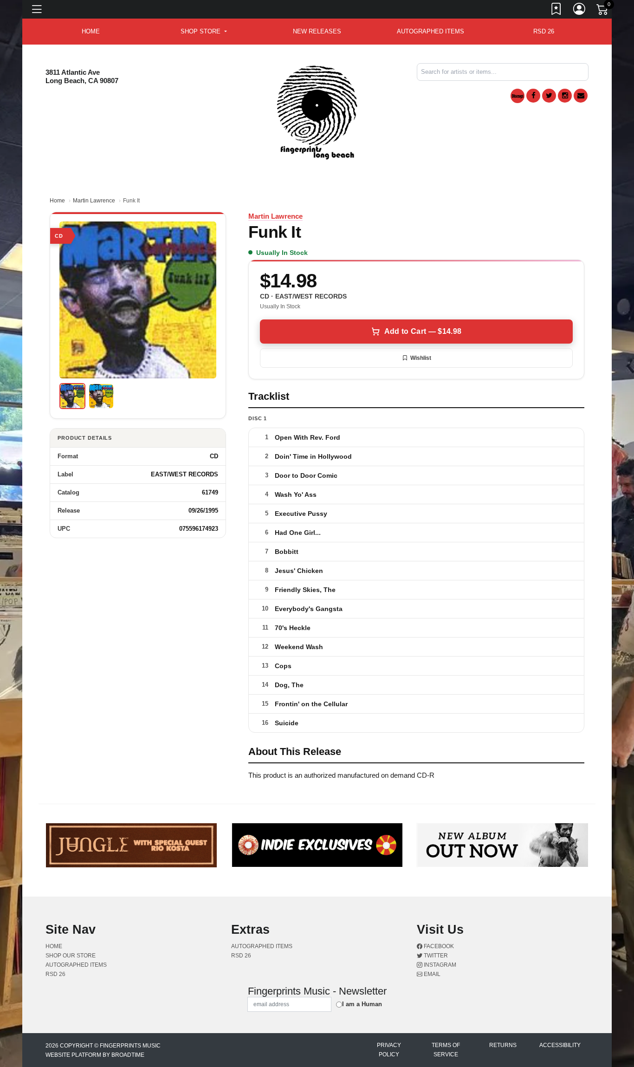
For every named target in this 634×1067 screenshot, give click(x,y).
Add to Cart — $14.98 (422, 331)
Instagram (439, 965)
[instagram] (565, 96)
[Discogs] (517, 96)
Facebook (438, 946)
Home (57, 200)
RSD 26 (543, 31)
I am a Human (362, 1004)
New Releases (317, 31)
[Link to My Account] (579, 10)
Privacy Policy (389, 1050)
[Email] (581, 96)
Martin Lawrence (94, 200)
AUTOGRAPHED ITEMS (430, 31)
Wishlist (420, 358)
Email (431, 974)
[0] (603, 11)
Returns (503, 1045)
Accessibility (560, 1045)
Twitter (435, 955)
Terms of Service (446, 1050)
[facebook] (533, 96)
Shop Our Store (70, 955)
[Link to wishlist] (556, 10)
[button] (203, 31)
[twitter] (549, 96)
